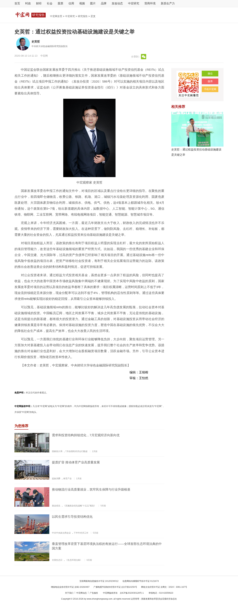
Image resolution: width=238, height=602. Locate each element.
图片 (93, 3)
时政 (28, 3)
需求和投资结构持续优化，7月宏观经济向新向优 (86, 435)
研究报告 (83, 16)
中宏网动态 (81, 593)
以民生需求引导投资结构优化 (72, 516)
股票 (60, 3)
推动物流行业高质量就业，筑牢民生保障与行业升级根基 (91, 489)
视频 (82, 3)
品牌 (103, 3)
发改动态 (117, 3)
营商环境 (150, 3)
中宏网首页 (56, 16)
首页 (17, 3)
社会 (49, 3)
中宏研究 (133, 3)
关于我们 (69, 593)
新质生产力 (168, 3)
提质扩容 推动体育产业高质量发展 (76, 462)
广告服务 (94, 593)
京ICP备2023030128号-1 (132, 593)
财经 (39, 3)
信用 (71, 3)
